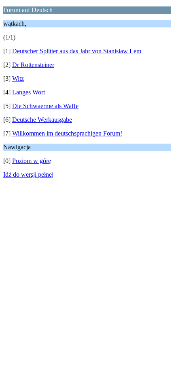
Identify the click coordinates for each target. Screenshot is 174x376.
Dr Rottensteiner (33, 64)
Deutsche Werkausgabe (42, 119)
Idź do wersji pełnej (28, 174)
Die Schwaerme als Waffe (45, 105)
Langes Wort (28, 92)
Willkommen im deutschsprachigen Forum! (67, 133)
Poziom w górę (31, 160)
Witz (18, 78)
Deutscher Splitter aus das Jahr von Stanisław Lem (76, 51)
